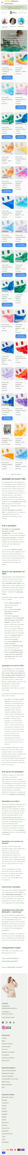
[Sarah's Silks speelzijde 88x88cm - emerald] (20, 286)
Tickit (3, 1136)
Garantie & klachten (8, 1058)
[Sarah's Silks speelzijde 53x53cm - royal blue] (7, 202)
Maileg (4, 1117)
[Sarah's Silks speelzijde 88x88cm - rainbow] (20, 59)
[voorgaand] (3, 7)
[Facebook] (3, 1022)
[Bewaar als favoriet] (2, 54)
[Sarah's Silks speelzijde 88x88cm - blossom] (20, 172)
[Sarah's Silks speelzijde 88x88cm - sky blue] (20, 453)
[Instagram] (6, 1022)
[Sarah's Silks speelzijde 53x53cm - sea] (7, 88)
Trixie (3, 1139)
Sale (3, 1087)
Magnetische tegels (8, 1073)
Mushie (4, 1120)
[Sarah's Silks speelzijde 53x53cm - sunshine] (20, 148)
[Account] (19, 12)
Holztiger (4, 1114)
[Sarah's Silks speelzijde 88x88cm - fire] (20, 373)
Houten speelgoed (7, 1076)
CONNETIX (5, 1103)
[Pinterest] (10, 1022)
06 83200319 (5, 1006)
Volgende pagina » (16, 474)
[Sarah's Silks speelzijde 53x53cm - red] (20, 347)
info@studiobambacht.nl (9, 1008)
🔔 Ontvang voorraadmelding (7, 77)
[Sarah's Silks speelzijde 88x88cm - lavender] (7, 373)
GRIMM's (4, 1111)
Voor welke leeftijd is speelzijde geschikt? (10, 959)
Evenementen (6, 1046)
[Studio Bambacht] (13, 12)
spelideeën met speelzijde (17, 794)
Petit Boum (5, 1122)
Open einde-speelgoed (9, 1070)
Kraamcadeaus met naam (10, 1079)
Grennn (4, 1108)
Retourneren (6, 1060)
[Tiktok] (14, 1022)
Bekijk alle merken (8, 1097)
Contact (4, 1038)
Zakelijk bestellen (7, 1044)
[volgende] (25, 7)
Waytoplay (5, 1142)
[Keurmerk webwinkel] (14, 1028)
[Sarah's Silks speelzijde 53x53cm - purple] (20, 399)
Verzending (5, 1055)
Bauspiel (4, 1100)
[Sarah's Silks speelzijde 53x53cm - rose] (7, 315)
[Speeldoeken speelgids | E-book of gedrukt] (7, 429)
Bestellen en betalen (8, 1052)
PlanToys (4, 1125)
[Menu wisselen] (3, 12)
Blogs (3, 1041)
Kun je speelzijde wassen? (12, 967)
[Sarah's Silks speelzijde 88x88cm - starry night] (7, 347)
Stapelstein (5, 1131)
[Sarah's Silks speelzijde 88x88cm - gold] (20, 429)
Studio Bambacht (7, 1134)
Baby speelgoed (7, 1084)
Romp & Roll (6, 1128)
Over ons (4, 1049)
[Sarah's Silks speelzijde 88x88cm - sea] (20, 202)
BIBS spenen (6, 1082)
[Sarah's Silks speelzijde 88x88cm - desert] (7, 148)
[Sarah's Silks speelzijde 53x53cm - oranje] (7, 453)
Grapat (4, 1105)
